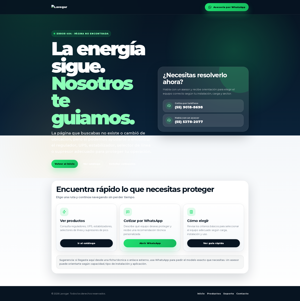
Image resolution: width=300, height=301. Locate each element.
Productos (214, 293)
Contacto (242, 293)
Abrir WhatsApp (150, 243)
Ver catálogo (91, 163)
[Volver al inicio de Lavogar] (59, 7)
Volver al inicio (65, 163)
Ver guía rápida (213, 243)
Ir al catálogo (86, 243)
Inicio (201, 293)
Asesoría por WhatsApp (229, 7)
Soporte (228, 293)
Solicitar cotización (122, 163)
